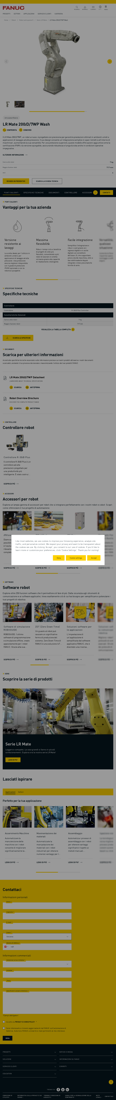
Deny (59, 558)
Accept (94, 558)
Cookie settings (76, 558)
